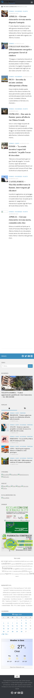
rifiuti (12, 574)
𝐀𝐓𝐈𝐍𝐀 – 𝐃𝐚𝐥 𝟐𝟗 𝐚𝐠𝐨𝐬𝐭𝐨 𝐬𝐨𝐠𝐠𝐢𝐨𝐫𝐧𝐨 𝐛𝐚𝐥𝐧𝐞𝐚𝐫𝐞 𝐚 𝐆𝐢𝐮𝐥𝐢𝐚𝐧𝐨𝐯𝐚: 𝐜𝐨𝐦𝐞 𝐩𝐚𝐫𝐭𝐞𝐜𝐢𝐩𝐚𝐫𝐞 (20, 450)
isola (26, 569)
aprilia (10, 561)
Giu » (6, 634)
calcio (31, 561)
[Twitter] (26, 356)
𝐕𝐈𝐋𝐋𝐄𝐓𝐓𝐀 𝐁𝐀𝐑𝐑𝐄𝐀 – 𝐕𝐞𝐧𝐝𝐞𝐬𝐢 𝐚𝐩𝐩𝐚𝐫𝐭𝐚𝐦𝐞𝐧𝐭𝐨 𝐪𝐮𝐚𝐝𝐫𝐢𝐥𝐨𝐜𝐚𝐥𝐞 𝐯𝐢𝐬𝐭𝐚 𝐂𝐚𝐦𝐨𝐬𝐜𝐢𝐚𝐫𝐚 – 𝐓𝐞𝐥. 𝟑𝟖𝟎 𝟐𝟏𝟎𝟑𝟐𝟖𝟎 (16, 395)
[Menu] (31, 2)
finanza (24, 566)
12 (3, 626)
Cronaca (11, 11)
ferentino (18, 566)
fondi (27, 566)
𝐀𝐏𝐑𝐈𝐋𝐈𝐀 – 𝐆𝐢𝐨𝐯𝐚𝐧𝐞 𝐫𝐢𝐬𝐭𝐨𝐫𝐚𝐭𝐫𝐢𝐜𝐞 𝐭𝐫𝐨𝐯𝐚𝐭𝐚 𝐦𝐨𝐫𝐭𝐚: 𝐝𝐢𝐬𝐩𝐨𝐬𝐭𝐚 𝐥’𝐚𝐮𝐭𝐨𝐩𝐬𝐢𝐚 (20, 19)
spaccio (17, 576)
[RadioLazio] (5, 477)
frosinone (7, 568)
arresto (22, 561)
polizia (24, 571)
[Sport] (8, 486)
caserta (13, 564)
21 (12, 629)
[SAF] (17, 532)
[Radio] (3, 486)
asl (25, 561)
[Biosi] (27, 521)
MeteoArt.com (20, 667)
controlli (3, 566)
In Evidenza (18, 11)
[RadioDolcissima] (23, 475)
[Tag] (25, 408)
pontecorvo (29, 571)
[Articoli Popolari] (9, 408)
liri (12, 571)
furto (14, 569)
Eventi (17, 143)
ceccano (24, 564)
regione (8, 573)
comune (30, 564)
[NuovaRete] (5, 475)
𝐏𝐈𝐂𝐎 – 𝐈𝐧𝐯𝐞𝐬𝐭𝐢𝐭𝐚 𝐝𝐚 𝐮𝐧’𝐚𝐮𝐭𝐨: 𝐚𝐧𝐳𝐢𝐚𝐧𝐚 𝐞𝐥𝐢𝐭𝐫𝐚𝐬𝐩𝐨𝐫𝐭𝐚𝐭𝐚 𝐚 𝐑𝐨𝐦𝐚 (18, 82)
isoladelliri (29, 569)
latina (4, 571)
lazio (10, 571)
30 (21, 631)
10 (26, 623)
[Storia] (24, 486)
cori (7, 566)
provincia (2, 574)
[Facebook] (23, 356)
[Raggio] (18, 486)
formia (30, 566)
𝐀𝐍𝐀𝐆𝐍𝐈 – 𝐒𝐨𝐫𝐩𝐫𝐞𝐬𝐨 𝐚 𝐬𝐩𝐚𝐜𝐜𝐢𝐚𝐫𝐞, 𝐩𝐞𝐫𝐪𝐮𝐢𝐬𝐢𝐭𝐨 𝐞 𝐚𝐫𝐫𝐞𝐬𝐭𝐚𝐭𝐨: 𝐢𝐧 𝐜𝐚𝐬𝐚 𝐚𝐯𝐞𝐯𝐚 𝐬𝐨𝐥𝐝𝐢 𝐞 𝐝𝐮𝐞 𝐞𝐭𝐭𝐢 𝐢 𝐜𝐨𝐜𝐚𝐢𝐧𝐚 (20, 429)
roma (20, 574)
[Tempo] (4, 488)
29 (17, 631)
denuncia (13, 566)
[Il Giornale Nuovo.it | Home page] (10, 2)
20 (8, 629)
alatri (2, 561)
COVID (9, 566)
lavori (7, 571)
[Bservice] (17, 551)
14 (12, 626)
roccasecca (16, 574)
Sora (31, 573)
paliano (20, 571)
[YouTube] (29, 356)
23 (21, 629)
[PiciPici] (17, 518)
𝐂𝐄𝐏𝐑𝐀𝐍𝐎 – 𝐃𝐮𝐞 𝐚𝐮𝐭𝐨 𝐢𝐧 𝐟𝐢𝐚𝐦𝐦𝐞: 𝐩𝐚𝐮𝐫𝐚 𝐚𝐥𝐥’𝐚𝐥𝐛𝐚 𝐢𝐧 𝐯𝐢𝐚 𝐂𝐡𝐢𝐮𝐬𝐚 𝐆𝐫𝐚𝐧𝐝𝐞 (20, 117)
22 (17, 629)
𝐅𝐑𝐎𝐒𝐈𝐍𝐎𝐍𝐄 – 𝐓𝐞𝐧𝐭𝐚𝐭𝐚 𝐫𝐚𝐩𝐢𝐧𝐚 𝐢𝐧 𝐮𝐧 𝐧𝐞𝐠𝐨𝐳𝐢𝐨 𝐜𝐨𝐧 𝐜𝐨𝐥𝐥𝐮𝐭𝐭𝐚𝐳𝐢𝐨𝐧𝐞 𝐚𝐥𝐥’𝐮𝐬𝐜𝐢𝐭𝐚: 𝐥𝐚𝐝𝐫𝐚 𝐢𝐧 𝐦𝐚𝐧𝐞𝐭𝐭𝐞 (20, 417)
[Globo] (22, 521)
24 (26, 629)
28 (12, 631)
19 (3, 629)
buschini (28, 561)
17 (26, 626)
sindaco (27, 574)
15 (17, 626)
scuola (23, 574)
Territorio (23, 413)
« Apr (2, 634)
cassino (18, 563)
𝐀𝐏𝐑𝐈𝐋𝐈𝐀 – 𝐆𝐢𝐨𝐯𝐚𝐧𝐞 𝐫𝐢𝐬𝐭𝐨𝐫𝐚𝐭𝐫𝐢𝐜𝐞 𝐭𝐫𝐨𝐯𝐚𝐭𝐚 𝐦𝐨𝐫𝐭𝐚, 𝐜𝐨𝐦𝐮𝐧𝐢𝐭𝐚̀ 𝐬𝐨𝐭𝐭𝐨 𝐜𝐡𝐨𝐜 (20, 220)
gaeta (17, 569)
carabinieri (6, 563)
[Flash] (13, 486)
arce (13, 561)
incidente (22, 569)
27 (8, 631)
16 (21, 626)
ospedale (15, 571)
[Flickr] (31, 356)
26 (3, 631)
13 (8, 626)
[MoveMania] (13, 475)
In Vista (25, 11)
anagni (6, 561)
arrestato (17, 561)
